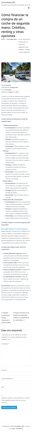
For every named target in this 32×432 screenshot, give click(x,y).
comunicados (8, 89)
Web (2, 387)
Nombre (4, 370)
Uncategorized (13, 87)
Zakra (13, 428)
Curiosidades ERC (8, 2)
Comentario (5, 344)
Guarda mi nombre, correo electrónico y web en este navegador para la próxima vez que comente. (15, 400)
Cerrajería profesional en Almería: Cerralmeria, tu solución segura (6, 317)
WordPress (19, 428)
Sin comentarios (6, 85)
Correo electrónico (7, 378)
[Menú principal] (29, 8)
